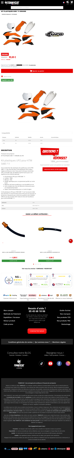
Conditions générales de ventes (20, 342)
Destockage (65, 324)
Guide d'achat (65, 310)
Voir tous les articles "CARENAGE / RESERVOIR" (37, 268)
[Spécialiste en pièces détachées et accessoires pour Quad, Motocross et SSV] (33, 3)
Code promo (8, 324)
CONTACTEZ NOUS (37, 331)
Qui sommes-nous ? (42, 342)
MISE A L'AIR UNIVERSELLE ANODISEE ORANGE (13, 252)
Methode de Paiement (12, 314)
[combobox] (37, 7)
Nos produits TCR (63, 317)
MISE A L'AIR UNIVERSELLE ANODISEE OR (50, 252)
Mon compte (8, 310)
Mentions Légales (59, 342)
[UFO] (54, 34)
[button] (3, 106)
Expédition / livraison (12, 317)
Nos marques (65, 314)
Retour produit (9, 321)
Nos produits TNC (63, 321)
